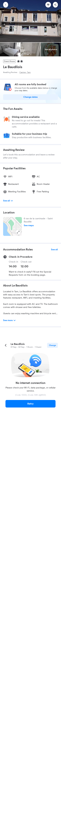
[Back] (5, 5)
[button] (12, 226)
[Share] (55, 5)
